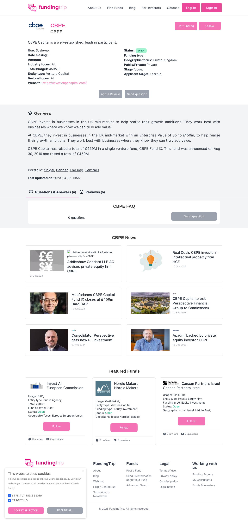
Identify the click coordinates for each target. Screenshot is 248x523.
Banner (62, 170)
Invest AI (54, 384)
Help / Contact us (104, 486)
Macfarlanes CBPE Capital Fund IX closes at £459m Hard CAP (93, 299)
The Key (76, 170)
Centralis (92, 170)
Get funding (186, 25)
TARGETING (20, 500)
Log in (191, 8)
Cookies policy (168, 481)
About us (94, 8)
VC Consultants (202, 479)
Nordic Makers (126, 384)
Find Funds (115, 8)
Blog (132, 8)
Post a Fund (133, 470)
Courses (173, 8)
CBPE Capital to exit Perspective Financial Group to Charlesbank (191, 303)
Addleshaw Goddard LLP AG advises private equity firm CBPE (90, 266)
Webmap (98, 481)
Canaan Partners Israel (201, 384)
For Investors (151, 8)
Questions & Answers (55, 192)
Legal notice (167, 486)
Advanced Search (137, 485)
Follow (209, 25)
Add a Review (110, 94)
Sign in (211, 8)
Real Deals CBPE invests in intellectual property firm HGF (195, 257)
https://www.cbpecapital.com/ (64, 83)
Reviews (95, 192)
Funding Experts (202, 474)
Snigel (49, 170)
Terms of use (167, 470)
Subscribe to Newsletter (101, 494)
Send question (137, 94)
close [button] (83, 471)
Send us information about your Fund (139, 477)
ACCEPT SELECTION (26, 510)
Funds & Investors (203, 485)
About (97, 470)
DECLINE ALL (65, 510)
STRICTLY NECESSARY (27, 495)
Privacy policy (168, 476)
